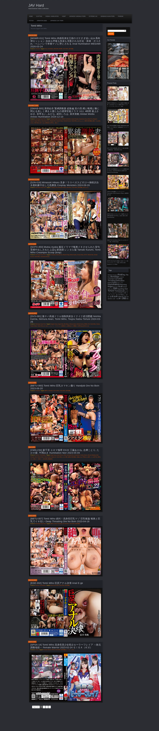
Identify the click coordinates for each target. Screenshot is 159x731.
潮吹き (111, 298)
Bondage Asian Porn (107, 16)
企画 (112, 297)
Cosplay (53, 187)
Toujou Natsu (33, 326)
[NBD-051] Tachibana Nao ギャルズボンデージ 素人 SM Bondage (117, 240)
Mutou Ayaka (73, 254)
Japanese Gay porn (56, 20)
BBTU (46, 390)
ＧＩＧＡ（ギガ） (70, 649)
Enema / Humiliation (52, 16)
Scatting (39, 16)
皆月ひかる (85, 187)
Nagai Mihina (37, 121)
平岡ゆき (84, 457)
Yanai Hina (40, 326)
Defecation (120, 281)
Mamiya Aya (59, 254)
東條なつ (75, 326)
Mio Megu (66, 324)
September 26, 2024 (34, 179)
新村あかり (70, 326)
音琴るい (52, 123)
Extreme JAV (93, 16)
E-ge (54, 585)
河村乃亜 (36, 123)
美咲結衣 (47, 123)
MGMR (60, 48)
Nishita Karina (80, 324)
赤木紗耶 (45, 459)
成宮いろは (95, 121)
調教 (124, 298)
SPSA (53, 649)
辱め (127, 298)
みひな (79, 121)
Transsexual (119, 291)
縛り (120, 298)
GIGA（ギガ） (120, 282)
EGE (57, 585)
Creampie (53, 254)
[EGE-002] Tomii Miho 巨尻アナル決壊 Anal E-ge (56, 583)
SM (115, 288)
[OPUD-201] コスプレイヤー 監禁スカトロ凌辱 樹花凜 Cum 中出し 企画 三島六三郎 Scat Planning (117, 215)
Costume (121, 277)
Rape (110, 286)
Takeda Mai (90, 254)
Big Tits (125, 275)
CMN (64, 455)
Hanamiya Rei (70, 455)
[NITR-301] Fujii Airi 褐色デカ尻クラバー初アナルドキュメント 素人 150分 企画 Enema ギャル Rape (117, 262)
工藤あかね (79, 457)
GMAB (63, 119)
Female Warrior (47, 649)
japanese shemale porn (77, 16)
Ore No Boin (56, 390)
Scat (120, 286)
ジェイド (115, 293)
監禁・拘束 (115, 298)
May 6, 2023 (32, 447)
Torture (98, 324)
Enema (110, 282)
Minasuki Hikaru (62, 187)
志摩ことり (90, 457)
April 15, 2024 (32, 244)
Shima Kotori (40, 457)
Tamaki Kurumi (67, 121)
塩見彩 (69, 457)
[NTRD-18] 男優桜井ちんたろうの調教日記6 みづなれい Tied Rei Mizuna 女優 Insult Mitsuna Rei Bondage (118, 170)
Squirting (120, 289)
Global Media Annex (56, 119)
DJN (56, 187)
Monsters (69, 187)
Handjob (50, 390)
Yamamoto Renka (44, 256)
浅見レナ (35, 459)
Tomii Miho (65, 48)
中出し (122, 295)
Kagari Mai (60, 324)
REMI (85, 324)
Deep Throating (58, 523)
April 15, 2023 (32, 515)
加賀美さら (64, 326)
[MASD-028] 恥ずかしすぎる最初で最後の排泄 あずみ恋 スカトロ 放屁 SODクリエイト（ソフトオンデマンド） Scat (118, 104)
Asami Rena (60, 455)
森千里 (95, 457)
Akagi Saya (53, 455)
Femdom (120, 16)
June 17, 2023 (32, 382)
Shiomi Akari (47, 457)
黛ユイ (57, 123)
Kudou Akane (84, 455)
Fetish (31, 20)
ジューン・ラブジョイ (55, 326)
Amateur (115, 275)
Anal (46, 48)
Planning (123, 285)
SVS (89, 324)
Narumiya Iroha (45, 121)
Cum (116, 279)
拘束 (125, 296)
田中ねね (80, 326)
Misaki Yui (90, 119)
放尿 (128, 296)
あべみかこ (46, 326)
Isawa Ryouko (75, 119)
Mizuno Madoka (92, 455)
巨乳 (122, 296)
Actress (110, 275)
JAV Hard (36, 5)
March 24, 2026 (33, 35)
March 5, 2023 (32, 641)
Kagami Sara (54, 324)
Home (31, 16)
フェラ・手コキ (115, 295)
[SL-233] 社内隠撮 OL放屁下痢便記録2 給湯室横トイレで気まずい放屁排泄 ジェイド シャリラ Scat (118, 127)
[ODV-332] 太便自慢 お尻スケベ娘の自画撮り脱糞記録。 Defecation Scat (117, 149)
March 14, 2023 (33, 580)
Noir (36, 457)
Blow (109, 277)
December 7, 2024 (33, 105)
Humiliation (50, 48)
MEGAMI (56, 48)
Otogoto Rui (53, 121)
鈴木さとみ (86, 326)
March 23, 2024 (33, 313)
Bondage (115, 276)
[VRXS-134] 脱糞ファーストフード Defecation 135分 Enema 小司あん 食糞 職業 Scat (117, 193)
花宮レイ (40, 459)
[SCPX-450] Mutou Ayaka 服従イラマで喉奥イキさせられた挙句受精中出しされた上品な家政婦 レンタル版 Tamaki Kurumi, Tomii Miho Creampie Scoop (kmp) (65, 250)
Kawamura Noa (83, 119)
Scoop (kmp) (80, 254)
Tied (126, 289)
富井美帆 (71, 48)
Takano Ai (53, 457)
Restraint (115, 287)
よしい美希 (84, 121)
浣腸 (109, 298)
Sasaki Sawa (59, 121)
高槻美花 (50, 459)
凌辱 (116, 297)
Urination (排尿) (42, 20)
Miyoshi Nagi (66, 254)
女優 (119, 296)
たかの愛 (65, 457)
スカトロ (122, 293)
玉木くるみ (42, 123)
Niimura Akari (72, 324)
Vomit (64, 16)
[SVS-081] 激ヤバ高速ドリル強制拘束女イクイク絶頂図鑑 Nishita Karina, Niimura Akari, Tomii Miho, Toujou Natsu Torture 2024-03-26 (65, 319)
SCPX (85, 254)
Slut (112, 289)
